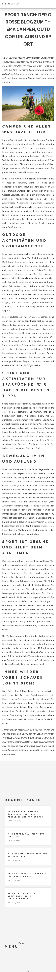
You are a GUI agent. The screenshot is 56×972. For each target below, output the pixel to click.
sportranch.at (11, 4)
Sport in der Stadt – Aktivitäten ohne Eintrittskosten (22, 896)
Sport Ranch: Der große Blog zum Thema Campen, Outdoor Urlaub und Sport (28, 29)
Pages (21, 942)
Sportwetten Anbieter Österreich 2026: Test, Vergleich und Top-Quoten (25, 814)
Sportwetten (8, 415)
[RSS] (28, 970)
